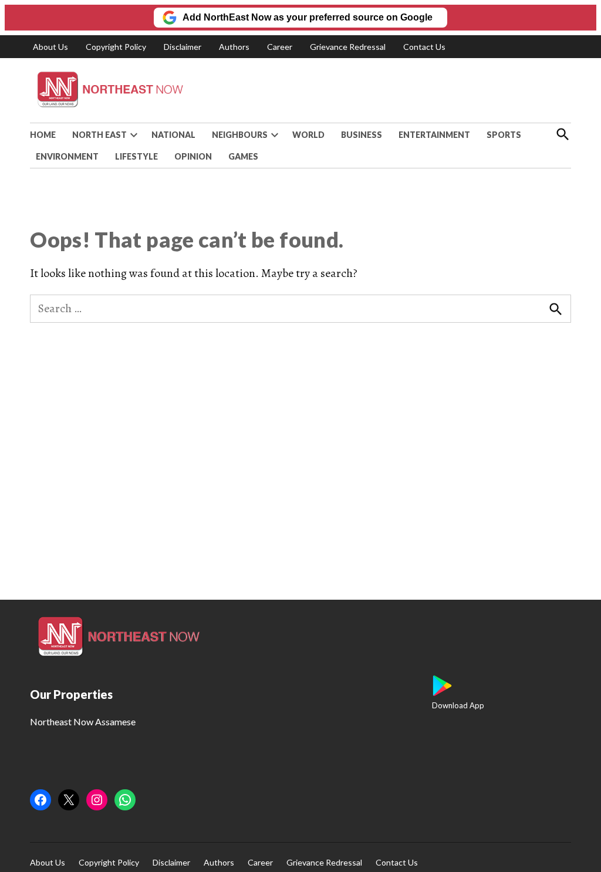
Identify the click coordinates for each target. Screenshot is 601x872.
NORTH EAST (99, 135)
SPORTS (504, 135)
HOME (43, 135)
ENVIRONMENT (67, 156)
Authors (234, 47)
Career (279, 47)
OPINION (193, 156)
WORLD (308, 135)
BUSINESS (361, 135)
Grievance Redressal (348, 47)
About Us (50, 47)
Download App (458, 705)
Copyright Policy (116, 47)
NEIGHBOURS (240, 135)
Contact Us (424, 47)
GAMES (243, 156)
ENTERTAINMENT (434, 135)
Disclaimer (182, 47)
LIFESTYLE (136, 156)
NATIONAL (173, 135)
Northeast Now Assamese (83, 721)
